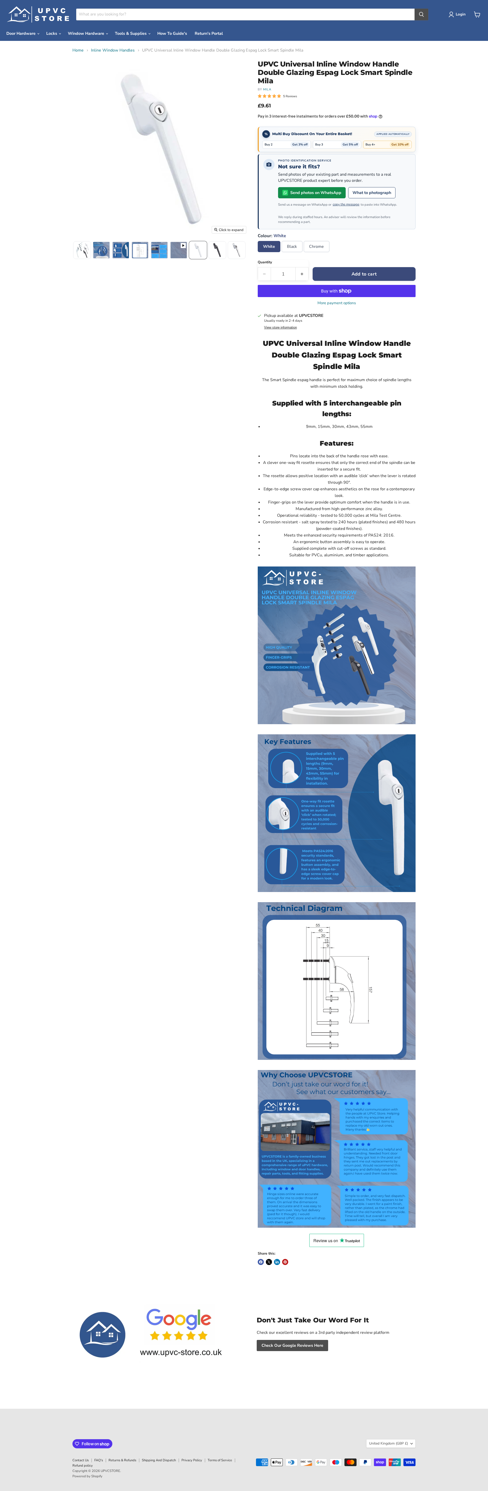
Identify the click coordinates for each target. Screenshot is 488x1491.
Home (78, 50)
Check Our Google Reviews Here (292, 1345)
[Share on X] (269, 1262)
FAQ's (98, 1460)
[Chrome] (317, 253)
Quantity (265, 262)
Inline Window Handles (113, 50)
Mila (267, 89)
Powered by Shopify (87, 1476)
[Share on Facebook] (261, 1262)
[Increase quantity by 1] (302, 274)
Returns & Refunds (122, 1460)
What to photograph (372, 193)
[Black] (293, 253)
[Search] (421, 14)
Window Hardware (86, 33)
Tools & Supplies (131, 33)
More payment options (336, 303)
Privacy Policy (191, 1460)
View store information (280, 327)
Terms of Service (220, 1460)
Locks (52, 33)
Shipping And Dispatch (159, 1460)
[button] (458, 14)
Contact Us (80, 1460)
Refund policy (82, 1465)
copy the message (346, 204)
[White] (270, 253)
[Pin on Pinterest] (285, 1262)
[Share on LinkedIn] (277, 1262)
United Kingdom (388, 1443)
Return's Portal (209, 33)
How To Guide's (172, 33)
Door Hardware (21, 33)
